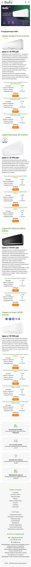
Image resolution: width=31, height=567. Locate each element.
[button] (28, 2)
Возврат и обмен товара (15, 500)
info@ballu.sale (16, 542)
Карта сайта (16, 507)
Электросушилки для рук (15, 527)
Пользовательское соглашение (15, 554)
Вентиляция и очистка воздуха (15, 516)
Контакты (15, 502)
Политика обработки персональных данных (16, 552)
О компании (15, 492)
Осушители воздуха (15, 518)
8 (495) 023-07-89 (16, 539)
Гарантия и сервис (15, 496)
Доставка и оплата (15, 494)
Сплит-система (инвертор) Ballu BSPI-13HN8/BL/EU (15, 292)
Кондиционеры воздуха (16, 514)
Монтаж (16, 498)
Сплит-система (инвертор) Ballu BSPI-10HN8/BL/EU (15, 278)
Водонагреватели (15, 520)
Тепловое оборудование (15, 525)
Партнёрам (15, 504)
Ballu (9, 537)
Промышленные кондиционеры (15, 529)
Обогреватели (15, 523)
